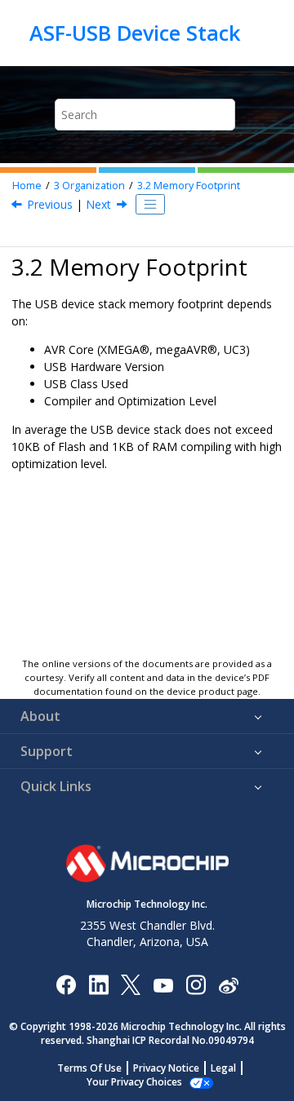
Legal (223, 1068)
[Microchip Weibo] (228, 984)
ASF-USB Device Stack (134, 32)
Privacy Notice (166, 1068)
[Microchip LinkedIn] (98, 984)
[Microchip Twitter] (130, 984)
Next (98, 204)
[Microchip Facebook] (66, 984)
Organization (89, 185)
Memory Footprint (188, 185)
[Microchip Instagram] (195, 984)
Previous (50, 204)
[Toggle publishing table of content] (150, 204)
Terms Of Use (89, 1068)
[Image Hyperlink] (163, 984)
